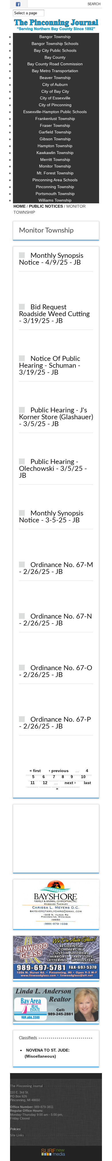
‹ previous (59, 770)
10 (83, 776)
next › (70, 782)
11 (32, 782)
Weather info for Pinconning (56, 867)
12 (45, 782)
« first (35, 770)
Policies (15, 1129)
